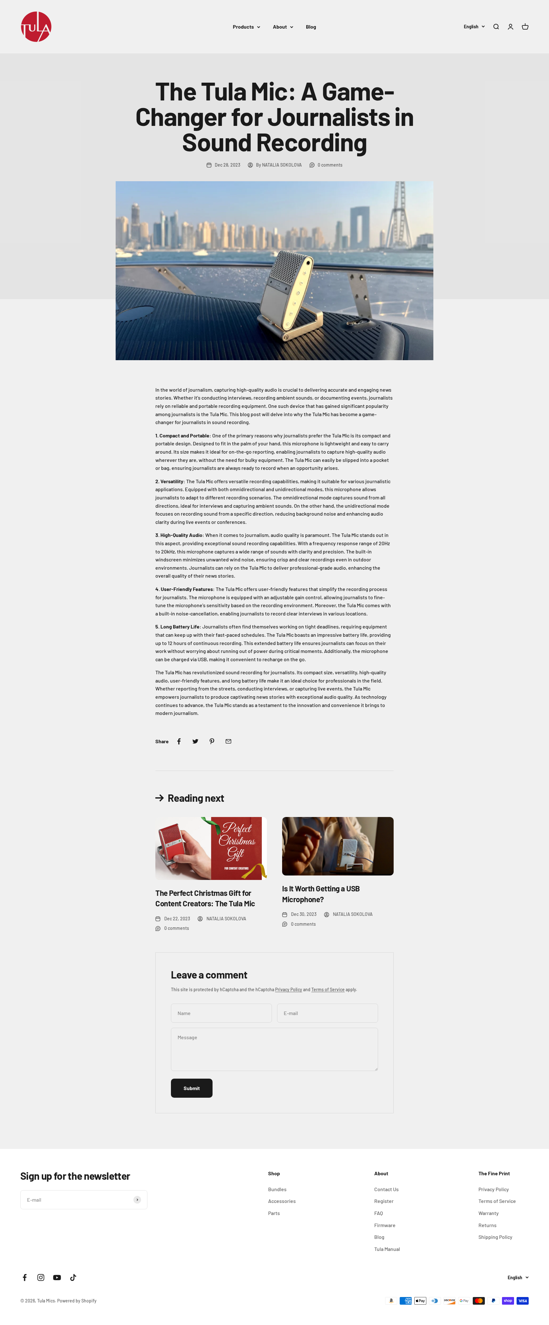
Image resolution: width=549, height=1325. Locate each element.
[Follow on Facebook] (24, 1277)
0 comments (330, 165)
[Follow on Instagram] (41, 1277)
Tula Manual (387, 1249)
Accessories (282, 1201)
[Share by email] (228, 741)
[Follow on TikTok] (73, 1277)
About (280, 27)
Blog (311, 27)
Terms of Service (328, 989)
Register (384, 1201)
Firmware (385, 1225)
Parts (274, 1213)
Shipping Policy (495, 1237)
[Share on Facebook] (179, 741)
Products (243, 27)
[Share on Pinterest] (212, 741)
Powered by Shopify (77, 1300)
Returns (487, 1225)
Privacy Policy (288, 989)
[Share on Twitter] (195, 741)
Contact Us (386, 1189)
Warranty (488, 1213)
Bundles (277, 1189)
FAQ (378, 1213)
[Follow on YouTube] (57, 1277)
